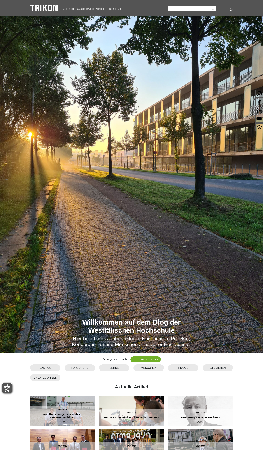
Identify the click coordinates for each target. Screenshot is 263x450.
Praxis (183, 367)
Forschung (80, 367)
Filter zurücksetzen (145, 359)
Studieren (218, 367)
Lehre (114, 367)
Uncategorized (45, 377)
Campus (45, 367)
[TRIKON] (44, 7)
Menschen (149, 367)
